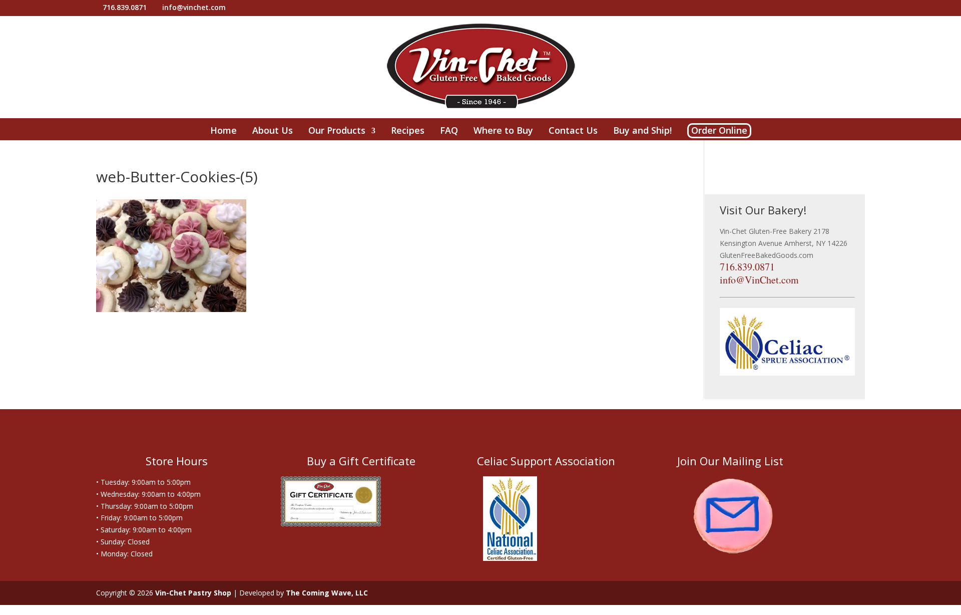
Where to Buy (503, 131)
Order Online (719, 130)
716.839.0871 (747, 266)
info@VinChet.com (759, 279)
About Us (272, 131)
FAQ (449, 131)
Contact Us (573, 131)
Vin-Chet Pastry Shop (193, 592)
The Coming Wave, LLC (327, 592)
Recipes (407, 131)
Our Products (336, 131)
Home (223, 131)
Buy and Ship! (642, 131)
